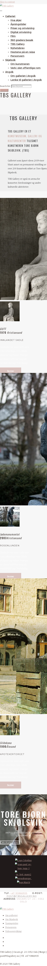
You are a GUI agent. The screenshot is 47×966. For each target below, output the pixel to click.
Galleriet (10, 16)
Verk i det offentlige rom (25, 68)
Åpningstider (18, 24)
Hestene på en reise (22, 52)
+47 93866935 (18, 893)
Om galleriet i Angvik (23, 75)
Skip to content (7, 1)
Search (4, 90)
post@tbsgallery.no (22, 896)
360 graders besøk (21, 40)
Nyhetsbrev (17, 48)
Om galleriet (11, 915)
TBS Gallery (17, 44)
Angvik (9, 71)
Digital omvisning (20, 32)
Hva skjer (16, 20)
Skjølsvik (10, 60)
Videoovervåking (13, 931)
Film (13, 36)
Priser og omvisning (22, 28)
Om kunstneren (20, 64)
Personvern (17, 56)
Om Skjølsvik (11, 919)
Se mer (10, 371)
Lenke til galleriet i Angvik (26, 79)
